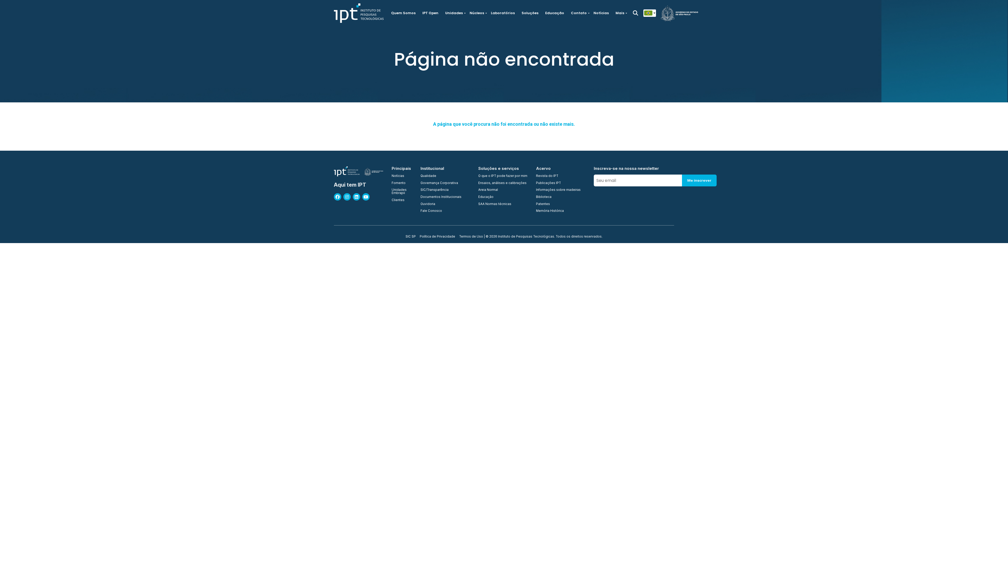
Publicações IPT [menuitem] (548, 183)
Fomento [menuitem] (399, 183)
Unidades (454, 12)
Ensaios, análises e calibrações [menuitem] (502, 183)
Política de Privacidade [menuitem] (437, 236)
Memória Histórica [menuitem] (550, 211)
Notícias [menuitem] (398, 176)
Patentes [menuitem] (543, 204)
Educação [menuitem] (486, 197)
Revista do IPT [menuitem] (547, 176)
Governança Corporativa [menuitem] (439, 183)
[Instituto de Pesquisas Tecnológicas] (359, 13)
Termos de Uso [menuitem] (471, 236)
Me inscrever (699, 180)
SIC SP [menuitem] (411, 236)
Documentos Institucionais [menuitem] (441, 197)
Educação (554, 12)
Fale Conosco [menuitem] (431, 211)
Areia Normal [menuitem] (488, 190)
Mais (620, 12)
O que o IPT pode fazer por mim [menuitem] (502, 176)
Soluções (530, 12)
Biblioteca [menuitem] (544, 197)
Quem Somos (403, 12)
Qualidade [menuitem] (428, 176)
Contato (579, 12)
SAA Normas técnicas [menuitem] (494, 204)
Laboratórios (503, 12)
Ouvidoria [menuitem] (428, 204)
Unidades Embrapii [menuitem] (399, 191)
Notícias (601, 12)
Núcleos (477, 12)
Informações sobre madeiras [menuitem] (558, 190)
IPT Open (430, 12)
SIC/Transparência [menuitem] (435, 190)
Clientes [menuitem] (398, 200)
